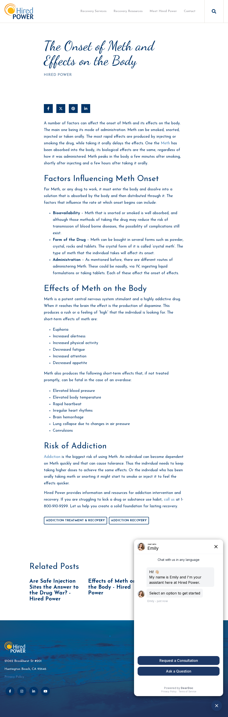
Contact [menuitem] (189, 11)
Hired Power (58, 75)
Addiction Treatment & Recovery (75, 520)
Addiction (52, 457)
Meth (165, 143)
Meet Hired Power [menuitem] (163, 11)
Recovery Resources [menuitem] (128, 11)
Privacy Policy (14, 677)
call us (169, 499)
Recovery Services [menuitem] (93, 11)
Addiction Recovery (129, 520)
